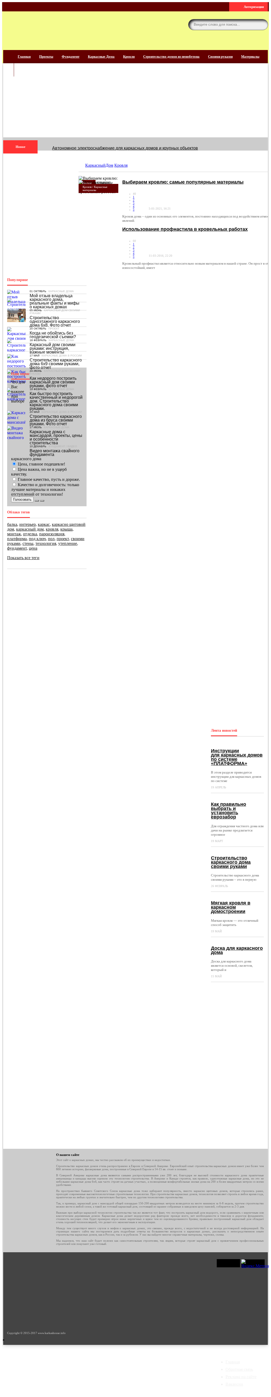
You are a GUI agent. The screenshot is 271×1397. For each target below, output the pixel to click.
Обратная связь (239, 1369)
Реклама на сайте (240, 1377)
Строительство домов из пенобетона (171, 56)
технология (45, 543)
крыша (66, 529)
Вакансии (234, 1384)
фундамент (17, 548)
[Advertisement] (135, 100)
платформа (17, 538)
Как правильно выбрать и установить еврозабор (228, 810)
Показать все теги (23, 557)
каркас (44, 524)
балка (12, 524)
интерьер (27, 524)
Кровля (129, 56)
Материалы (250, 56)
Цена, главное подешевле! (41, 464)
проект (63, 538)
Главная (24, 56)
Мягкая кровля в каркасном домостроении (230, 907)
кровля (52, 529)
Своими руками (220, 56)
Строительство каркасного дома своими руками (231, 862)
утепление (67, 543)
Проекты (46, 56)
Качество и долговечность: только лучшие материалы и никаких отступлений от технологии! (45, 489)
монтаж (14, 534)
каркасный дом (30, 529)
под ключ (37, 538)
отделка (30, 534)
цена (33, 548)
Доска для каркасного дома (237, 950)
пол (51, 538)
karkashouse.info (45, 28)
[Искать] (262, 24)
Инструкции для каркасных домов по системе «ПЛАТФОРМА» (237, 757)
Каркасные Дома (101, 56)
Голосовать (22, 499)
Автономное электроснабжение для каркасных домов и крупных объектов (125, 148)
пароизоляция (51, 534)
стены (27, 543)
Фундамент (70, 56)
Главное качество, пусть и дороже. (48, 479)
